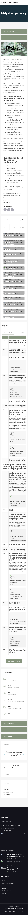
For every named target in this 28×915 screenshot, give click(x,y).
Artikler (4, 888)
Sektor (4, 886)
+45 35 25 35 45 (7, 831)
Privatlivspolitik (19, 912)
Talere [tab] (7, 220)
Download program (14, 661)
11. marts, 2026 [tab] (8, 333)
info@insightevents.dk (8, 828)
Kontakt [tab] (22, 227)
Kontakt (4, 893)
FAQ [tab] (14, 227)
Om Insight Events (6, 891)
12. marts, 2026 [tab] (20, 333)
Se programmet (8, 37)
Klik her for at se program (13, 687)
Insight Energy (11, 708)
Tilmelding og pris (9, 31)
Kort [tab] (5, 227)
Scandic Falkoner (12, 694)
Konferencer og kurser (8, 883)
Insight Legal (7, 202)
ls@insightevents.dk (8, 792)
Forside (4, 881)
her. (13, 197)
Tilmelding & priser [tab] (20, 219)
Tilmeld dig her (8, 736)
